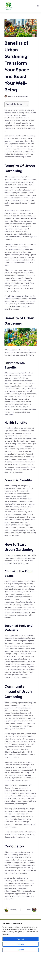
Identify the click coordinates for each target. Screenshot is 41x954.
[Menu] (38, 6)
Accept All (20, 939)
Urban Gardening (22, 96)
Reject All (21, 950)
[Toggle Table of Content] (25, 104)
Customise (20, 944)
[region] (20, 937)
